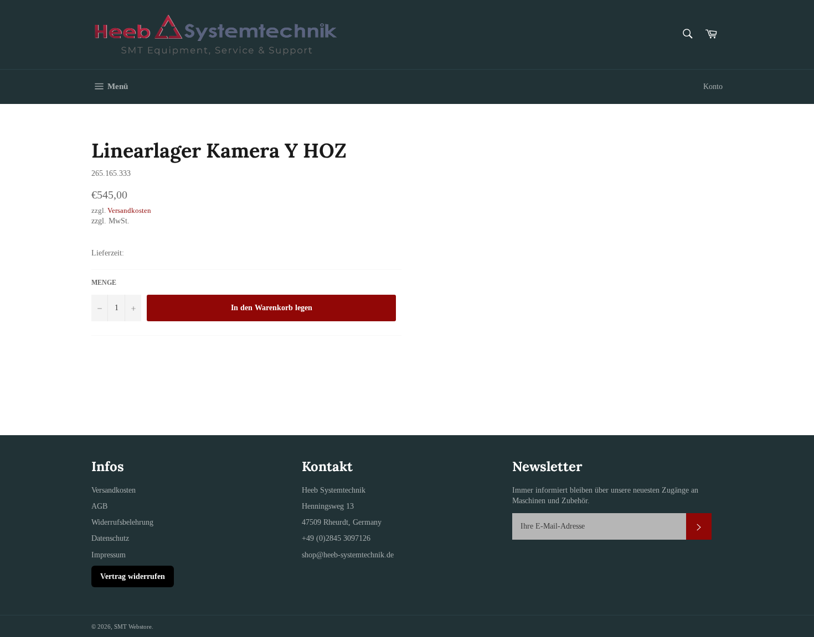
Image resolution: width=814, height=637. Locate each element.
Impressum (108, 555)
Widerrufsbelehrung (122, 522)
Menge (103, 282)
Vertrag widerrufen (132, 576)
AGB (99, 506)
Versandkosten (129, 210)
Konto (713, 86)
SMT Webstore (133, 626)
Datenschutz (110, 538)
